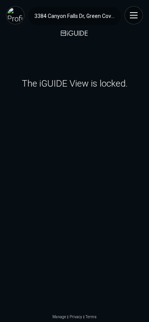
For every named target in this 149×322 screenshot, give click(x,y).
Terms (91, 317)
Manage (59, 317)
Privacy (76, 317)
